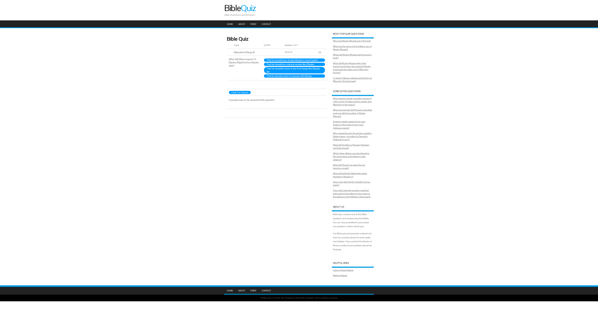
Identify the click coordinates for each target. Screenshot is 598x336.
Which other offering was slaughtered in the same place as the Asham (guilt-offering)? (351, 156)
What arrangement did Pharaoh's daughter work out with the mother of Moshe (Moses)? (352, 113)
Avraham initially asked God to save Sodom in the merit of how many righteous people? (349, 124)
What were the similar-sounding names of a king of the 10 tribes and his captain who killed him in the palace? (352, 101)
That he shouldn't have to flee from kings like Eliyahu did (293, 70)
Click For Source (239, 92)
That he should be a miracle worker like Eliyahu (290, 64)
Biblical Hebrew (340, 275)
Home (230, 24)
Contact (266, 24)
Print (253, 24)
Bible (240, 8)
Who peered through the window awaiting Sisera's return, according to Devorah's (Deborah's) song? (352, 136)
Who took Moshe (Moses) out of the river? (352, 41)
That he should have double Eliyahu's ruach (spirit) (292, 60)
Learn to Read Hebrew (343, 270)
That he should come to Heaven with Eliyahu (289, 76)
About (241, 24)
